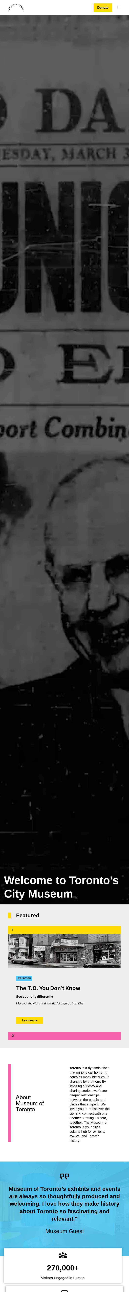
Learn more (29, 1020)
